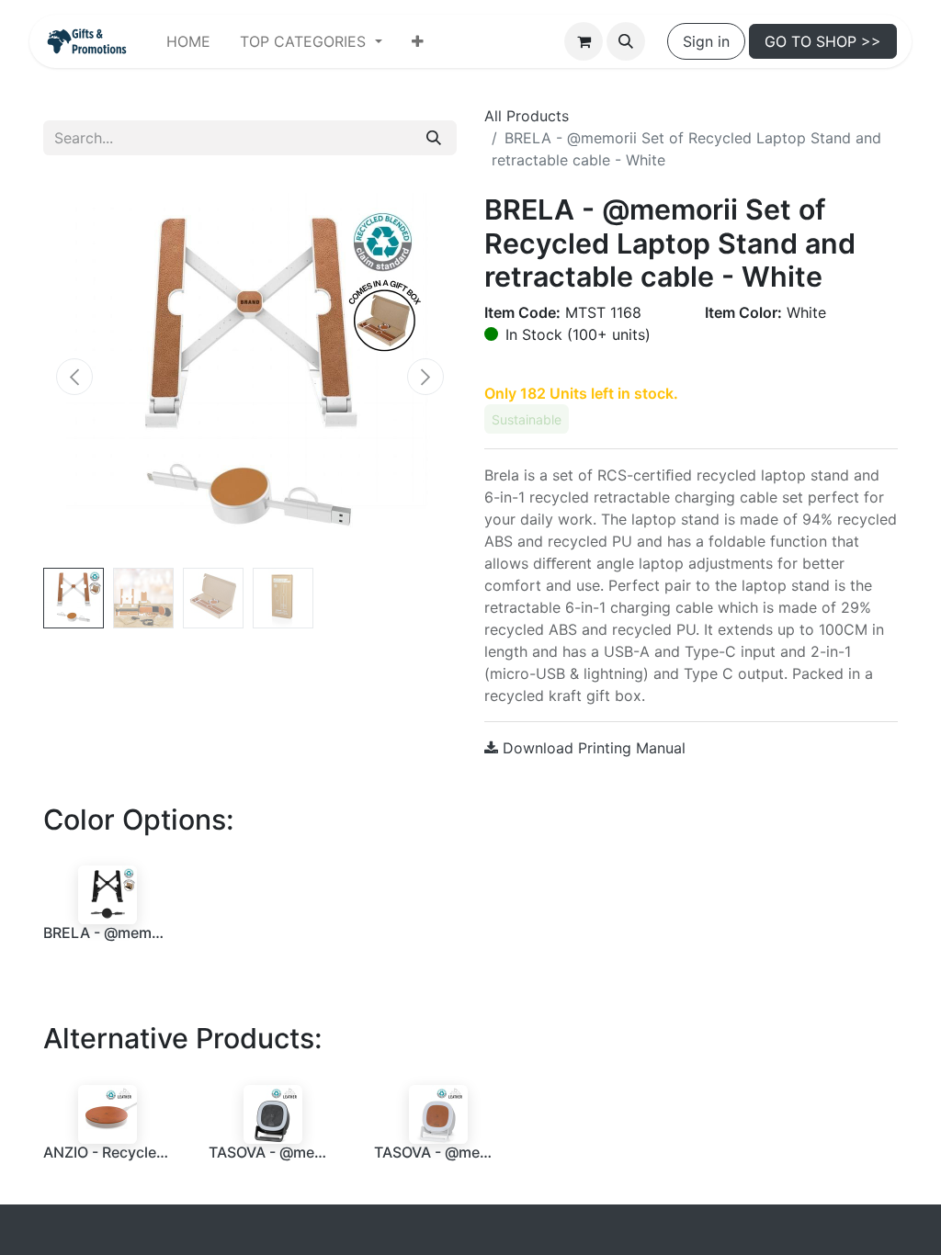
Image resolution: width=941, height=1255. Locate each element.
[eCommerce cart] (583, 41)
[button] (626, 41)
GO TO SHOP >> (823, 41)
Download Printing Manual (592, 748)
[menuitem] (188, 41)
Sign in (706, 41)
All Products (526, 116)
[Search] (434, 137)
